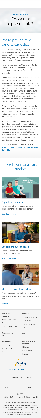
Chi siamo (25, 347)
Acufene (5, 330)
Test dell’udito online (29, 317)
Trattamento (26, 328)
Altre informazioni (9, 258)
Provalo (5, 303)
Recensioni (6, 323)
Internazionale (27, 350)
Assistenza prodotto (9, 345)
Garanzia (5, 352)
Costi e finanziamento (9, 326)
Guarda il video (8, 214)
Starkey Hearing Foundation (21, 377)
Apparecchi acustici (9, 319)
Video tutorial (7, 348)
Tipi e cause (26, 321)
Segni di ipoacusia (28, 324)
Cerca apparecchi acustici (8, 334)
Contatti (25, 354)
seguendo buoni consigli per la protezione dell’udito (20, 148)
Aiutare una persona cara (29, 332)
